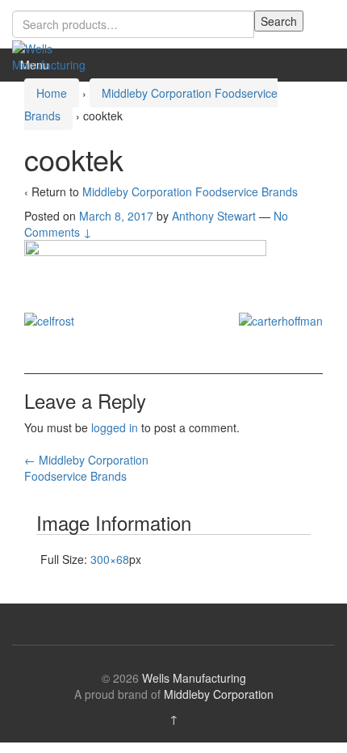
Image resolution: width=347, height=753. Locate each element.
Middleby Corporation (219, 694)
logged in (114, 427)
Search (279, 21)
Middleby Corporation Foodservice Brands (190, 191)
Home (51, 93)
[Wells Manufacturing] (52, 55)
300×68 (109, 559)
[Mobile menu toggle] (318, 65)
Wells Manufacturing (194, 678)
